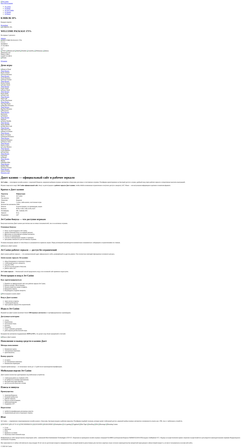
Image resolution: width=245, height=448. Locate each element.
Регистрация (8, 3)
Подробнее (4, 25)
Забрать (3, 38)
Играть (7, 71)
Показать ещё (5, 173)
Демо (2, 71)
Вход (2, 3)
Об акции (4, 61)
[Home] (5, 1)
